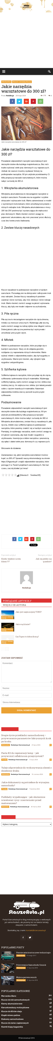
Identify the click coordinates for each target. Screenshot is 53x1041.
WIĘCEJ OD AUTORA (14, 604)
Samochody (21, 955)
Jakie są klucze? (22, 624)
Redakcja (10, 95)
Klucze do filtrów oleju (11, 1011)
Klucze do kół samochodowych (15, 1000)
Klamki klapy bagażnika (12, 1027)
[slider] (9, 474)
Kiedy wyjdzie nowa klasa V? (11, 560)
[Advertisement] (26, 40)
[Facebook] (23, 937)
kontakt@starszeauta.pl (36, 930)
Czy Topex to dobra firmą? (27, 636)
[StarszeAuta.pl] (26, 6)
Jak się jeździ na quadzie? (44, 560)
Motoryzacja (21, 968)
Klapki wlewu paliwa (10, 1015)
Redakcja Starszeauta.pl (20, 745)
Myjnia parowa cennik (26, 977)
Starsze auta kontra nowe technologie (33, 952)
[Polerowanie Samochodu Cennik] (7, 968)
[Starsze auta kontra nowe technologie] (7, 955)
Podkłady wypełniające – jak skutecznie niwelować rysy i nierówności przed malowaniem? (23, 800)
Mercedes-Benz (8, 996)
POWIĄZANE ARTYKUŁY (17, 600)
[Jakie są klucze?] (7, 627)
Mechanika (6, 82)
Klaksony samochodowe (12, 1019)
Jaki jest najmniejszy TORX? (28, 612)
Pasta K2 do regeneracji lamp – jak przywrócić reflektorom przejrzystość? (22, 755)
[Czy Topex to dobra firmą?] (7, 639)
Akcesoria (5, 807)
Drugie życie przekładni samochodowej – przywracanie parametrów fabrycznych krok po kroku (26, 738)
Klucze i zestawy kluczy (22, 82)
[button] (49, 71)
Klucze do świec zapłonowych (15, 1023)
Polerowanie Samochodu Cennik (31, 965)
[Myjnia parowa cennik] (7, 980)
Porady (4, 760)
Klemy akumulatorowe (11, 1004)
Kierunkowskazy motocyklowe (15, 1008)
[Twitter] (30, 937)
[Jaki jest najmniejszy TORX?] (7, 614)
